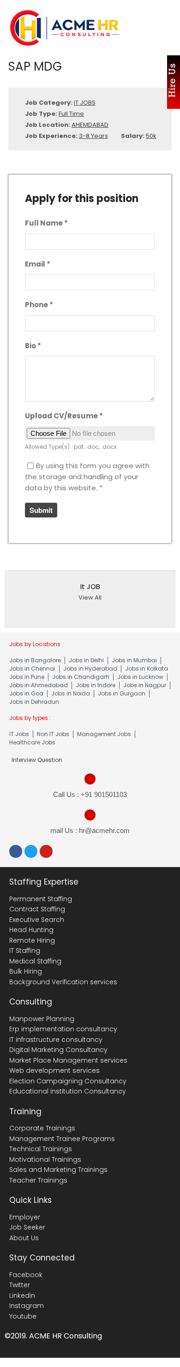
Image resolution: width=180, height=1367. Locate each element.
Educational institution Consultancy (67, 1091)
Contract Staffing (37, 909)
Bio (33, 346)
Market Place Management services (68, 1060)
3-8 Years (93, 135)
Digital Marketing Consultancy (58, 1049)
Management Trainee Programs (62, 1138)
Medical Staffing (35, 961)
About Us (24, 1237)
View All (90, 597)
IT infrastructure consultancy (55, 1039)
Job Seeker (27, 1227)
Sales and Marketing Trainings (58, 1169)
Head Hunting (31, 929)
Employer (24, 1217)
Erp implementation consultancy (63, 1029)
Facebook (25, 1274)
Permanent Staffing (40, 898)
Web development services (54, 1070)
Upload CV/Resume (64, 416)
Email (37, 264)
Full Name (46, 223)
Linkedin (22, 1295)
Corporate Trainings (42, 1128)
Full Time (71, 113)
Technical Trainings (40, 1148)
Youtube (22, 1316)
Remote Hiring (32, 940)
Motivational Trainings (45, 1159)
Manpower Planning (41, 1018)
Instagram (26, 1305)
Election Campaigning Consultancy (67, 1081)
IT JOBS (85, 102)
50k (151, 135)
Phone (39, 304)
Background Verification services (63, 982)
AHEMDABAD (90, 124)
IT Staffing (24, 950)
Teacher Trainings (38, 1180)
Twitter (19, 1285)
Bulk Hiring (25, 971)
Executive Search (36, 919)
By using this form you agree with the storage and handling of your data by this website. (87, 477)
